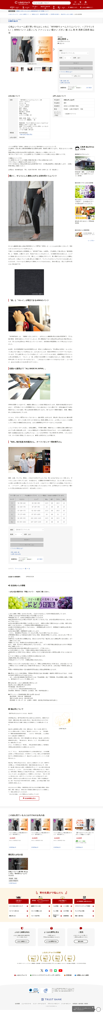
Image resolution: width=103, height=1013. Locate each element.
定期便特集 (66, 915)
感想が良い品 (12, 915)
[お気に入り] (98, 1009)
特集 (54, 7)
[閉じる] (92, 1008)
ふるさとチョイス (21, 975)
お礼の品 (14, 7)
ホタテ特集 (66, 911)
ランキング (35, 7)
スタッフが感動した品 (36, 911)
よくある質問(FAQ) (51, 941)
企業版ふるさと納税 (83, 975)
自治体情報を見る (30, 798)
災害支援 (68, 975)
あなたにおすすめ (45, 7)
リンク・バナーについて (39, 1003)
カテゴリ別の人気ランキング (16, 906)
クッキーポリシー (66, 1003)
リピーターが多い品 (14, 911)
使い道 (61, 7)
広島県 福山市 (13, 883)
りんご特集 (55, 911)
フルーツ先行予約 (35, 915)
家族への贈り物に (79, 915)
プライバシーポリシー (54, 1003)
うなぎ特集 (55, 906)
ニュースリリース (26, 1003)
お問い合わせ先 (65, 82)
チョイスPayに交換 (79, 911)
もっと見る (91, 240)
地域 (26, 7)
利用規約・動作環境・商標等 (80, 1003)
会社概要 (17, 1003)
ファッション (19, 568)
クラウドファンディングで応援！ (83, 906)
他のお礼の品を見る (26, 134)
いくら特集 (66, 906)
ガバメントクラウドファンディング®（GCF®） (46, 975)
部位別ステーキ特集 (56, 916)
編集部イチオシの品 (36, 906)
